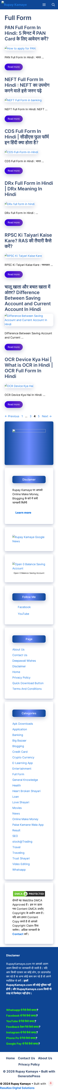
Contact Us (19, 655)
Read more (14, 66)
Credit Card (20, 751)
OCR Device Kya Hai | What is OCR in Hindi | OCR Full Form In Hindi (29, 368)
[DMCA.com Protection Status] (29, 896)
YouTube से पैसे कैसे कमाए (20, 1021)
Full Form (18, 774)
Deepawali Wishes (24, 660)
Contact (17, 934)
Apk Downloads (22, 723)
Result (16, 830)
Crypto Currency (23, 757)
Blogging (18, 746)
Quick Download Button (28, 683)
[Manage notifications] (50, 1083)
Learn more (23, 512)
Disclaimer (19, 666)
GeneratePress (29, 1076)
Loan (15, 796)
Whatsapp (19, 869)
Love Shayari (20, 802)
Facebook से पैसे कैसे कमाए (21, 1015)
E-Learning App (22, 763)
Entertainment (21, 768)
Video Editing (21, 864)
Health (16, 785)
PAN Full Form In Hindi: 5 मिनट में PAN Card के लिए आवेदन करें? (27, 33)
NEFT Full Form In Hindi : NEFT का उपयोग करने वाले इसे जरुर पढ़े (27, 85)
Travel (16, 847)
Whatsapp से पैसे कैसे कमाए (21, 1010)
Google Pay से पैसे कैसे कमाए (22, 1043)
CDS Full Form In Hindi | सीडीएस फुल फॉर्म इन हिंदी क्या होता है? (27, 136)
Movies (17, 808)
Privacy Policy (21, 677)
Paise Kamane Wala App (28, 824)
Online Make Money (25, 819)
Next (47, 416)
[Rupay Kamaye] (14, 4)
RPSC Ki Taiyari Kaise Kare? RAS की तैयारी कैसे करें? (28, 240)
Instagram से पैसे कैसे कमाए (21, 1032)
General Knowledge (25, 779)
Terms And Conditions (27, 688)
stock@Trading (22, 841)
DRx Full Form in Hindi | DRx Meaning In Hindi (29, 188)
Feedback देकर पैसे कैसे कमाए (22, 1026)
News (16, 813)
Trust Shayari (21, 858)
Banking (17, 735)
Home (16, 672)
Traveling (18, 852)
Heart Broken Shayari (26, 791)
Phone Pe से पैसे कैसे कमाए (21, 1038)
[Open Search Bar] (53, 4)
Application (19, 729)
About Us (18, 649)
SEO (15, 836)
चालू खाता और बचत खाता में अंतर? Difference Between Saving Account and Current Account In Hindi (28, 298)
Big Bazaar (19, 740)
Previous (12, 416)
